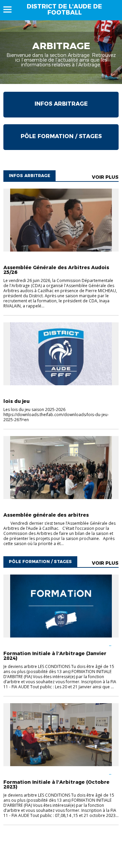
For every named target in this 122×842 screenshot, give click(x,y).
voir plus (105, 177)
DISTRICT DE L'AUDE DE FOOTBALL (64, 9)
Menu (10, 9)
